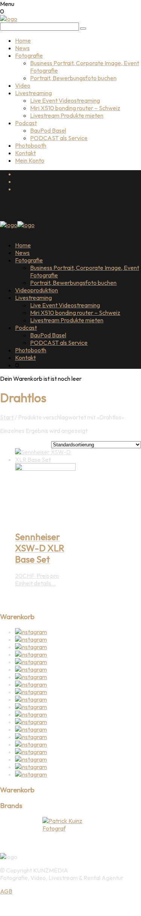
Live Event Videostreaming (65, 100)
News (22, 48)
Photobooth (30, 145)
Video (22, 85)
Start (7, 417)
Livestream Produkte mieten (66, 115)
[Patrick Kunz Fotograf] (70, 824)
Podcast (26, 123)
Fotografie (29, 55)
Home (23, 40)
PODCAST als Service (59, 138)
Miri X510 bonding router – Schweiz (75, 108)
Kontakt (25, 153)
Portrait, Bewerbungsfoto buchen (73, 78)
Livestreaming (33, 93)
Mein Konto (29, 160)
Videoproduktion (36, 290)
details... (45, 583)
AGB (6, 891)
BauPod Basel (48, 130)
